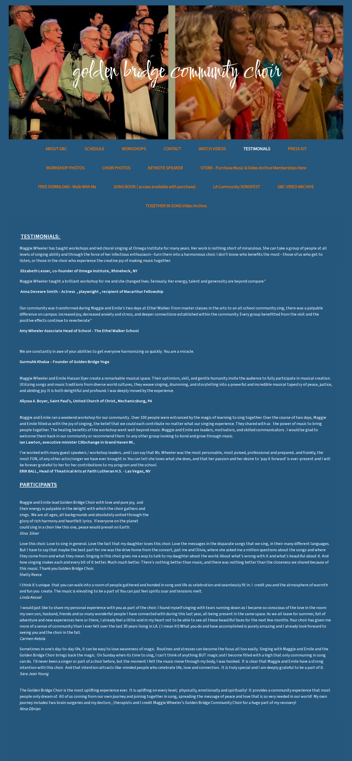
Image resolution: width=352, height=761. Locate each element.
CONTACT (172, 148)
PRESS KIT (297, 148)
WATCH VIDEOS (212, 148)
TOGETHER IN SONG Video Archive (176, 206)
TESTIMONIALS (257, 148)
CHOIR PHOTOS (116, 168)
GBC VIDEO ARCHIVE (296, 186)
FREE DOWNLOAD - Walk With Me (67, 186)
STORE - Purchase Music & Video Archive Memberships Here (253, 168)
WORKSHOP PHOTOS (65, 168)
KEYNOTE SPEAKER (165, 168)
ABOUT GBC (56, 148)
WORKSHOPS (134, 148)
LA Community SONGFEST (236, 186)
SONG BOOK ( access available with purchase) (155, 186)
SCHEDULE (94, 148)
